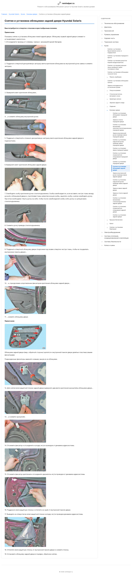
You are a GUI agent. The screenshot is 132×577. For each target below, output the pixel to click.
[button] (102, 23)
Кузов (106, 46)
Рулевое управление (111, 34)
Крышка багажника (116, 220)
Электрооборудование (112, 232)
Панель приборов (115, 77)
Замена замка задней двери (120, 189)
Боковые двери (115, 110)
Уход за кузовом (115, 90)
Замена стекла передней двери (118, 120)
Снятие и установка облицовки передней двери (120, 115)
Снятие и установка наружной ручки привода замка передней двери (119, 142)
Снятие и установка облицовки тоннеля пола (118, 73)
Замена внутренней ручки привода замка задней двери (120, 174)
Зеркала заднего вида (117, 102)
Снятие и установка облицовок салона (118, 81)
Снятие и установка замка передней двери (120, 149)
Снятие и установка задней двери (119, 216)
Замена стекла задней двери (120, 194)
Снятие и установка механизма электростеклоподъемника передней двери (121, 127)
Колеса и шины (109, 245)
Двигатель (108, 27)
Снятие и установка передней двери (119, 162)
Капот (111, 223)
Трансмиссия (109, 31)
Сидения (112, 106)
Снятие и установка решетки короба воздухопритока (117, 61)
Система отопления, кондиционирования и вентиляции (116, 237)
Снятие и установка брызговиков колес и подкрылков (115, 50)
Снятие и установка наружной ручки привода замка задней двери (120, 182)
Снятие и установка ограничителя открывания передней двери (120, 155)
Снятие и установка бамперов (116, 228)
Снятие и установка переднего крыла (118, 56)
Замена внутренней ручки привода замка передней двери (120, 135)
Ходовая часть (109, 38)
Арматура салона (115, 99)
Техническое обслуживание (114, 23)
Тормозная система (111, 42)
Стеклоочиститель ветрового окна (116, 95)
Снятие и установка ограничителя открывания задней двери (119, 209)
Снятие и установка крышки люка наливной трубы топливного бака (117, 67)
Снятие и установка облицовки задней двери (119, 168)
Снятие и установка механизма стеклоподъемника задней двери (119, 200)
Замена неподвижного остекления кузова (115, 86)
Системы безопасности (112, 241)
